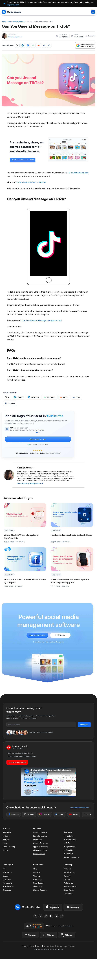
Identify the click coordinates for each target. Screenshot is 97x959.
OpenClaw (7, 879)
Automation (37, 840)
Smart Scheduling (40, 836)
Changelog (7, 890)
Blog (9, 21)
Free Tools (37, 879)
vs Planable (68, 850)
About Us (67, 869)
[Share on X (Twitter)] (17, 45)
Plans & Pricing (69, 872)
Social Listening (9, 847)
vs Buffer (67, 843)
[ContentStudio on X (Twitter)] (41, 916)
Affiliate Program (70, 887)
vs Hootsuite (68, 836)
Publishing (7, 832)
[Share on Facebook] (28, 45)
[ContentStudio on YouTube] (57, 916)
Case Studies (38, 883)
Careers (67, 879)
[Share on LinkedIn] (22, 45)
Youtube (75, 814)
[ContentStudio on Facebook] (35, 916)
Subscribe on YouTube (17, 762)
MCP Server (7, 872)
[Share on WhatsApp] (33, 45)
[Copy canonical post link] (49, 45)
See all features (39, 854)
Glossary (36, 876)
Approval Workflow (40, 847)
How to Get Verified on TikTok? (31, 182)
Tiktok (88, 814)
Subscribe (84, 724)
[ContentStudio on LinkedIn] (51, 916)
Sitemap (72, 946)
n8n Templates (8, 887)
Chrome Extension (40, 890)
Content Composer (40, 843)
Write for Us (68, 883)
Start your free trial (37, 635)
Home (4, 21)
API (4, 869)
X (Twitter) (30, 814)
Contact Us (68, 894)
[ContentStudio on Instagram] (46, 916)
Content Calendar (40, 832)
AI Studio (6, 836)
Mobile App (37, 887)
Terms (32, 946)
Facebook (15, 814)
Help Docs (37, 872)
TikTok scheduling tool (77, 173)
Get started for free (38, 439)
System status (49, 946)
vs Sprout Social (70, 840)
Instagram (46, 814)
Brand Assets (69, 890)
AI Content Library (40, 850)
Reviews (67, 876)
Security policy (62, 946)
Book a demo (60, 635)
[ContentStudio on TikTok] (62, 916)
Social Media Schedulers (80, 807)
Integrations (7, 883)
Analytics (6, 840)
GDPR (39, 946)
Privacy (24, 946)
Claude (5, 876)
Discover (6, 850)
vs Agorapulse (69, 847)
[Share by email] (44, 45)
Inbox (5, 843)
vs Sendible (68, 854)
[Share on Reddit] (38, 45)
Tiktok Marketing (18, 21)
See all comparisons (71, 857)
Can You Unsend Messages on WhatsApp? (42, 320)
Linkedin (61, 814)
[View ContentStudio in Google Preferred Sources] (85, 45)
